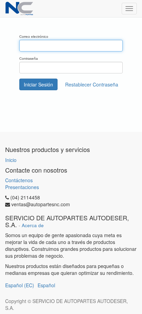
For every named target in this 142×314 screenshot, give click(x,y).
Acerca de (33, 225)
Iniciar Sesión (38, 84)
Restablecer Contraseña (91, 84)
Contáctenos (19, 180)
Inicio (11, 159)
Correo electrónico (33, 36)
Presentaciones (22, 187)
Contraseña (28, 58)
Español (46, 285)
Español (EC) (19, 285)
